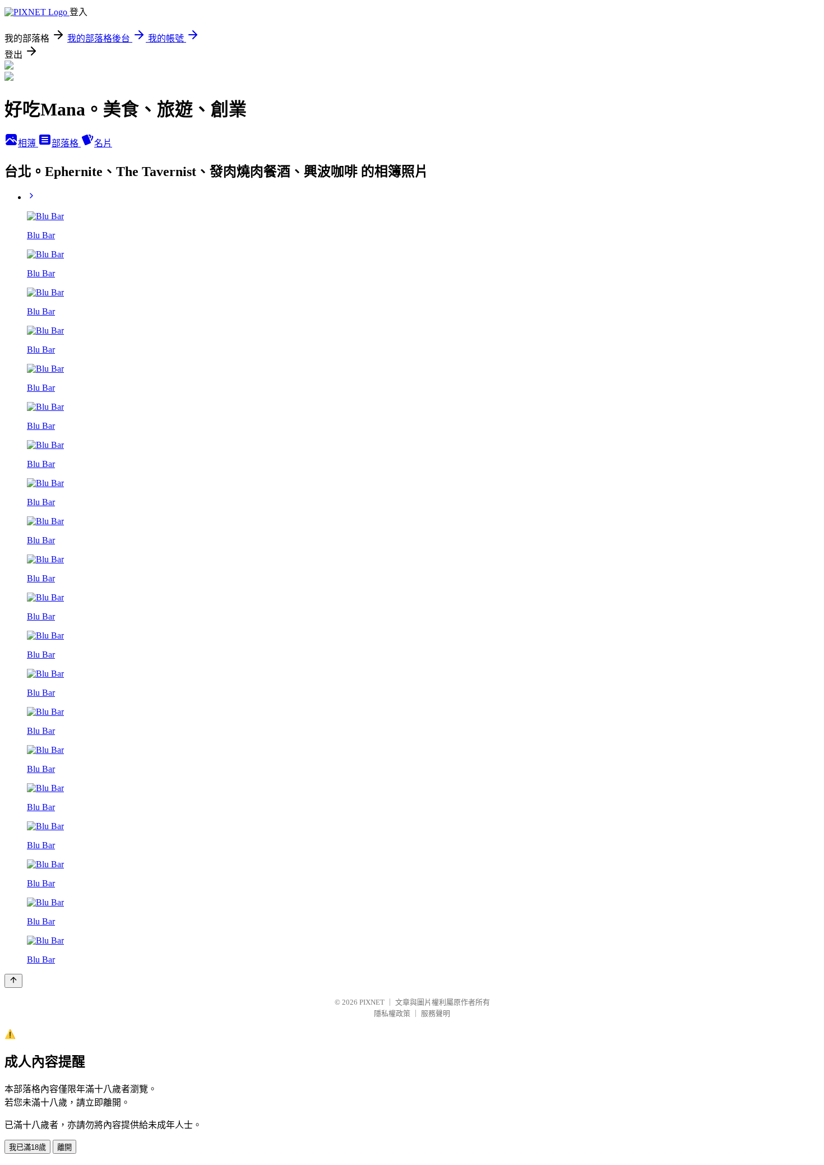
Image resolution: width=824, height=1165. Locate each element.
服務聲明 (435, 1013)
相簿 (28, 143)
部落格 (66, 143)
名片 (103, 143)
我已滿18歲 (27, 1147)
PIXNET (372, 1002)
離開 (64, 1147)
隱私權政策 (392, 1013)
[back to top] (13, 981)
